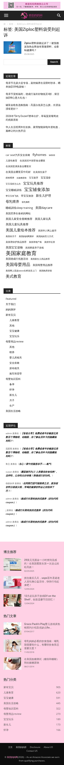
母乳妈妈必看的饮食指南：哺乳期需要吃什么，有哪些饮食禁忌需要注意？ (41, 645)
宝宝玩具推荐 (33, 183)
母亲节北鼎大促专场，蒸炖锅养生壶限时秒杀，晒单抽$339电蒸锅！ (33, 85)
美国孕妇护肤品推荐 (16, 241)
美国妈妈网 (12, 757)
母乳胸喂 (26, 202)
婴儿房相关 (15, 357)
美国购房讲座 (45, 270)
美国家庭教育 (21, 253)
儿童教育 (14, 320)
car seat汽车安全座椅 (18, 155)
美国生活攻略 (13, 411)
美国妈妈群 (21, 747)
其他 (11, 325)
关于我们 (11, 304)
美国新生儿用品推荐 (40, 259)
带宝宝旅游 (27, 195)
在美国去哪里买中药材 (18, 172)
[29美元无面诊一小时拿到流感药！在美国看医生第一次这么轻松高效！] (12, 564)
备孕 (11, 384)
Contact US (32, 750)
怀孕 (11, 389)
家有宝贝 (11, 314)
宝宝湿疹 (46, 177)
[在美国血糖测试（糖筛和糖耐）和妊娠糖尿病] (12, 663)
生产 (11, 405)
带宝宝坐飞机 (12, 196)
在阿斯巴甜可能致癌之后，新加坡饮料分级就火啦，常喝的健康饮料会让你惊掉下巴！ (32, 487)
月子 (11, 400)
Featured (11, 298)
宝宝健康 (14, 330)
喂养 (11, 352)
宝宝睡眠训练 (14, 190)
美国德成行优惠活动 (17, 258)
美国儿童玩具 (43, 219)
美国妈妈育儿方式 (44, 236)
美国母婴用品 (18, 264)
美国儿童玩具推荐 (17, 224)
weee (52, 155)
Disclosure (35, 747)
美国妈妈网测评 (26, 236)
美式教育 (13, 276)
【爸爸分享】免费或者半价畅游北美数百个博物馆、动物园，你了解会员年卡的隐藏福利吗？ (32, 437)
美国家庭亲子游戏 (34, 247)
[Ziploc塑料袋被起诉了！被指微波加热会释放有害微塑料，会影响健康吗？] (12, 47)
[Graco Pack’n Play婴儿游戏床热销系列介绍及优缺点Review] (12, 628)
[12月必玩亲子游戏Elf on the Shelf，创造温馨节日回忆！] (12, 600)
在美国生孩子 (40, 172)
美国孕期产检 (35, 242)
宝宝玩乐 (14, 336)
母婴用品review (14, 341)
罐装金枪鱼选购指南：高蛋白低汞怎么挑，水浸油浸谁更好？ (33, 107)
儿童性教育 (11, 160)
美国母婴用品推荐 (43, 265)
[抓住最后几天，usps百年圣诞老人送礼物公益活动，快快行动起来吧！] (12, 582)
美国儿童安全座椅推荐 (19, 219)
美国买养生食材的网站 (18, 213)
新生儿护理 (43, 195)
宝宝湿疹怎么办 (13, 183)
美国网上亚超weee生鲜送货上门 (21, 270)
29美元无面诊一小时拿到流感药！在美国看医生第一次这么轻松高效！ (41, 563)
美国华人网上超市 (47, 230)
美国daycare (43, 207)
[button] (6, 15)
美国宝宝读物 (14, 247)
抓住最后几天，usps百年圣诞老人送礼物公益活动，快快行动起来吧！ (42, 581)
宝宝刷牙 (33, 177)
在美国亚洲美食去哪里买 (18, 166)
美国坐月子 (11, 236)
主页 (10, 747)
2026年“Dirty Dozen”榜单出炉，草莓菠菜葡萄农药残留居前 (32, 118)
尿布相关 (14, 368)
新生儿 (13, 395)
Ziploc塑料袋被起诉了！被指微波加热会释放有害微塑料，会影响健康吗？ (41, 47)
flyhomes (39, 155)
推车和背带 (15, 373)
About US (48, 747)
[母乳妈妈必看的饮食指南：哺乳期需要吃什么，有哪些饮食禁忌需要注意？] (12, 645)
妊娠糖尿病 (21, 178)
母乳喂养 (12, 201)
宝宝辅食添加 (37, 189)
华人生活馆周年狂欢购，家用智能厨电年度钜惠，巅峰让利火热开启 (33, 129)
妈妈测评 (11, 309)
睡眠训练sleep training (19, 207)
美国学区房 (49, 242)
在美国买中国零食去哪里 (32, 160)
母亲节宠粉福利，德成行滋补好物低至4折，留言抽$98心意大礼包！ (32, 96)
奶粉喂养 (10, 177)
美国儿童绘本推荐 (21, 230)
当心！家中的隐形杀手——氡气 (35, 463)
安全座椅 (14, 363)
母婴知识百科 (13, 379)
